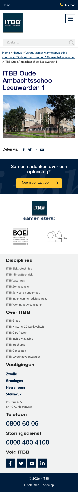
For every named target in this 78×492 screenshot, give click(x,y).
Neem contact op (35, 183)
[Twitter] (30, 149)
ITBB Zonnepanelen (18, 286)
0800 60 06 (22, 424)
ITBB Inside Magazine (19, 338)
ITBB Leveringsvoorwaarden (23, 356)
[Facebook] (23, 149)
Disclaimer (31, 485)
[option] (21, 236)
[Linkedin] (36, 149)
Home (6, 5)
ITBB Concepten (16, 350)
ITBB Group (13, 320)
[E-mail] (42, 149)
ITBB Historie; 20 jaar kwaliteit (25, 326)
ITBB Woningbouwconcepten (24, 304)
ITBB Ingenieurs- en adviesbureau (26, 298)
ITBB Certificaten (16, 332)
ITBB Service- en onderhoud (23, 292)
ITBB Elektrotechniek (19, 268)
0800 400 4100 (27, 443)
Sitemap (48, 485)
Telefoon (70, 5)
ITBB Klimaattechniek (19, 274)
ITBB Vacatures (15, 280)
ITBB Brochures (15, 344)
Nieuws (17, 52)
